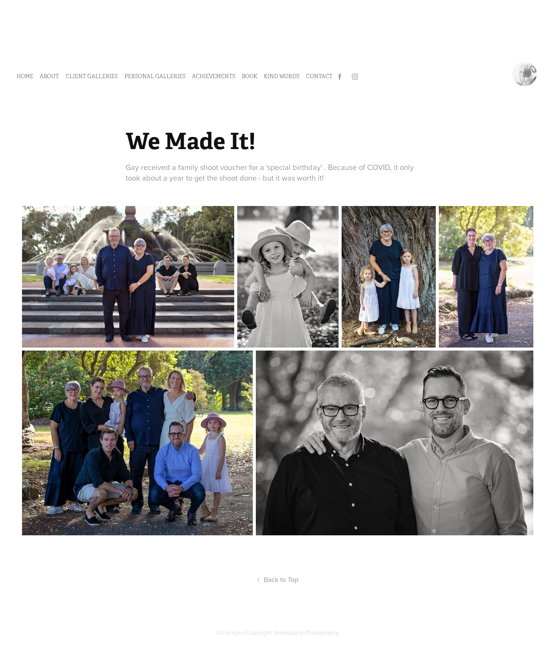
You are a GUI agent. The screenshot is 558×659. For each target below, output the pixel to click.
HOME (25, 76)
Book (249, 76)
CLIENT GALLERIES (92, 76)
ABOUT (49, 76)
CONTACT (319, 76)
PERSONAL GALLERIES (155, 76)
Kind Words (281, 76)
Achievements (213, 76)
